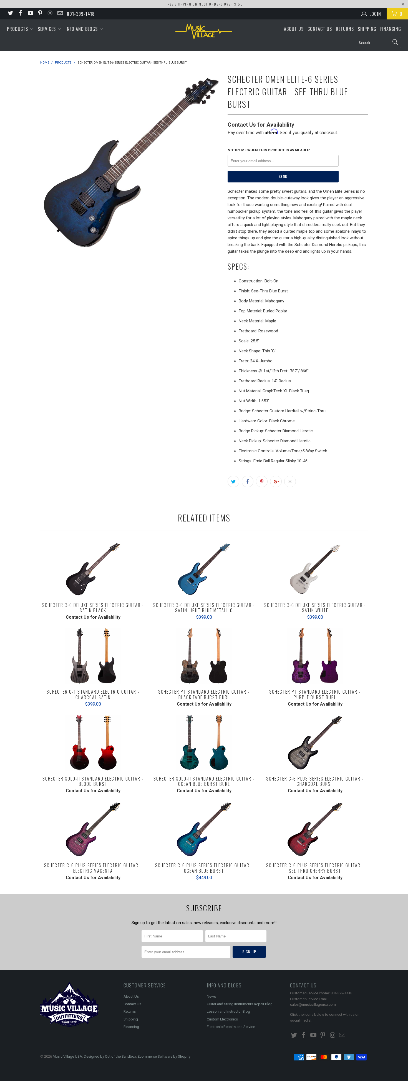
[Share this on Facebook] (247, 481)
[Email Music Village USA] (60, 13)
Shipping (367, 29)
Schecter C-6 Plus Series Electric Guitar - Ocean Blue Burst (204, 829)
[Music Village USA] (203, 31)
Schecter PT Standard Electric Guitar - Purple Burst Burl (315, 656)
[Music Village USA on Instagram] (50, 13)
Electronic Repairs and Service (231, 1027)
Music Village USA (67, 1056)
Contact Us (320, 29)
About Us (294, 29)
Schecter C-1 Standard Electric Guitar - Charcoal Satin (93, 656)
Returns (345, 29)
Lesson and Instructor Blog (228, 1011)
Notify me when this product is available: (269, 150)
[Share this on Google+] (276, 481)
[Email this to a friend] (290, 481)
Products (18, 29)
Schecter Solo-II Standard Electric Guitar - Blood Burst (93, 743)
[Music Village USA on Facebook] (20, 13)
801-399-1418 (81, 14)
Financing (390, 29)
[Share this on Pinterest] (262, 481)
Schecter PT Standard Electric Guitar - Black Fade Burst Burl (204, 656)
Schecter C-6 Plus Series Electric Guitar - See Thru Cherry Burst (315, 829)
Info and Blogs (82, 29)
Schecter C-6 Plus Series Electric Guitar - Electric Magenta (93, 829)
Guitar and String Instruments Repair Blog (240, 1004)
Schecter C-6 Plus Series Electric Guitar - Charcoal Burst (315, 743)
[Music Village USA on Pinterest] (40, 13)
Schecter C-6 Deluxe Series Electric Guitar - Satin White (315, 569)
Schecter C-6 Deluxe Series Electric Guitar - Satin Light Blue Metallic (204, 569)
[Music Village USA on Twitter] (10, 13)
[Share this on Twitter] (233, 481)
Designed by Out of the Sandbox (110, 1056)
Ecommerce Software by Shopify (164, 1056)
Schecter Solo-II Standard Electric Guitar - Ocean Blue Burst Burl (204, 743)
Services (47, 29)
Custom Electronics (222, 1019)
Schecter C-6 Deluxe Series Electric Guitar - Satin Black (93, 569)
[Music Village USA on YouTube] (30, 13)
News (211, 996)
